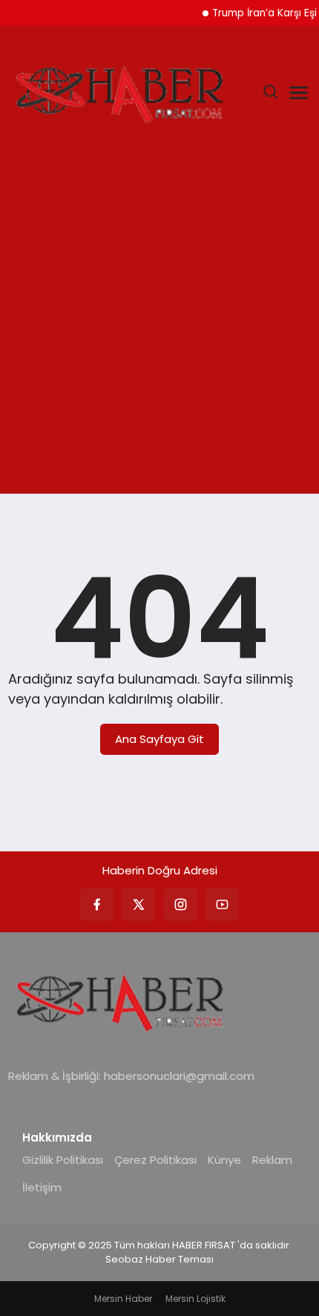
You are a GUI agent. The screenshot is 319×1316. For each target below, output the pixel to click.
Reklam (272, 1160)
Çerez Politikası (155, 1160)
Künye (224, 1160)
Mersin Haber (123, 1298)
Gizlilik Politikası (62, 1160)
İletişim (42, 1187)
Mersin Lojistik (195, 1298)
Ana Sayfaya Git (159, 739)
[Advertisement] (159, 326)
